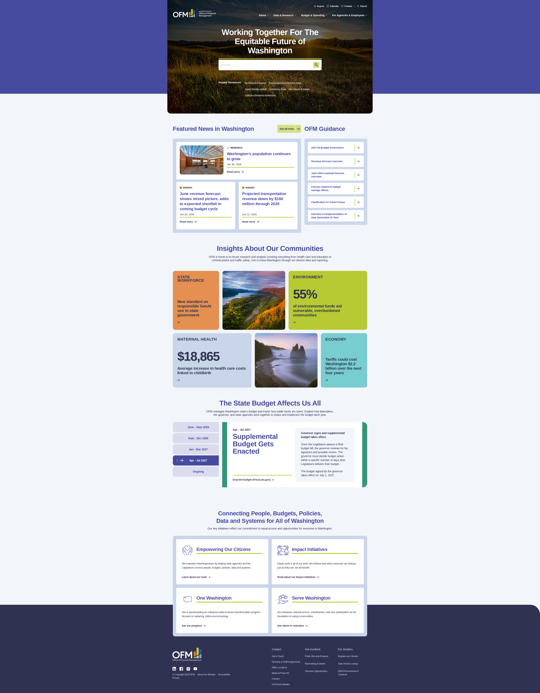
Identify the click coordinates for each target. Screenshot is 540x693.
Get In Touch (278, 656)
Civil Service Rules (277, 89)
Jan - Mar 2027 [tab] (198, 449)
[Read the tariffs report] (344, 360)
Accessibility (224, 674)
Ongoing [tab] (198, 471)
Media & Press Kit (280, 673)
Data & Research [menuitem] (284, 15)
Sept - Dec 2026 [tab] (198, 438)
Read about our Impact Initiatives (296, 577)
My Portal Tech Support (255, 83)
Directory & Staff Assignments (286, 662)
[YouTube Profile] (195, 669)
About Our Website (206, 674)
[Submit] (316, 65)
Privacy (176, 678)
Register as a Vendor (348, 656)
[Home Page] (187, 654)
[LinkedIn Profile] (174, 669)
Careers (276, 679)
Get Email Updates (281, 684)
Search (363, 6)
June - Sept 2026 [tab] (198, 427)
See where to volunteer (290, 625)
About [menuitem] (262, 15)
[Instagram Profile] (188, 669)
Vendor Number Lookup (256, 89)
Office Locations (279, 667)
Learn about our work (194, 577)
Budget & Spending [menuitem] (313, 15)
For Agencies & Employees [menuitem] (348, 15)
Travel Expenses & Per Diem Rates (285, 83)
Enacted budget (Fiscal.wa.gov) (252, 479)
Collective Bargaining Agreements (260, 95)
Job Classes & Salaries (299, 89)
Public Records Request (316, 656)
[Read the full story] (196, 300)
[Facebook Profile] (181, 669)
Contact (348, 6)
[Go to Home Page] (194, 13)
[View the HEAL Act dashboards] (328, 300)
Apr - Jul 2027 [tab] (198, 460)
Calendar (334, 6)
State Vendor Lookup (348, 664)
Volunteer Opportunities (316, 671)
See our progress (192, 625)
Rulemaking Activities (315, 664)
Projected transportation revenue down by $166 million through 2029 (264, 199)
